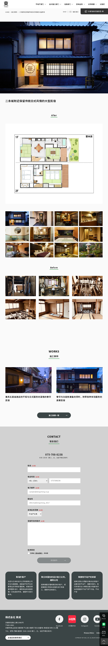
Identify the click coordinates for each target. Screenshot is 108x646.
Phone (104, 618)
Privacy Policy (89, 633)
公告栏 (102, 4)
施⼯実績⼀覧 (54, 415)
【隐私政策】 (38, 553)
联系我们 (76, 12)
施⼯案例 (14, 12)
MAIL (103, 635)
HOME (7, 12)
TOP (104, 643)
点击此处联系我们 (15, 637)
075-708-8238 (16, 631)
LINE (103, 627)
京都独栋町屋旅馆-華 (96, 11)
